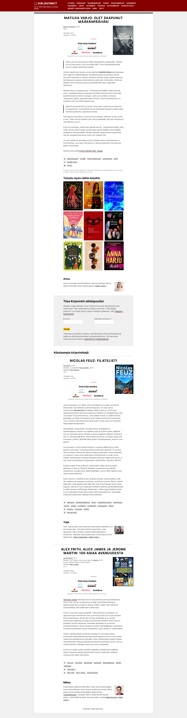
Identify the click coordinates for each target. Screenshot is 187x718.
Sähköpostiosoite (103, 319)
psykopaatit (102, 506)
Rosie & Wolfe (84, 368)
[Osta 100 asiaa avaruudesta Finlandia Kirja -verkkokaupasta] (81, 587)
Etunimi (66, 319)
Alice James (80, 673)
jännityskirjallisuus (83, 503)
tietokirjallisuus (108, 663)
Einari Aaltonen (74, 370)
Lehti (101, 8)
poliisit (73, 506)
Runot (106, 3)
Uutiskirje (90, 6)
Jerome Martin (92, 673)
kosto (94, 503)
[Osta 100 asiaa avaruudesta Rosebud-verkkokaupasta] (92, 587)
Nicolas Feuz (72, 513)
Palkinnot (72, 6)
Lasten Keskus (68, 558)
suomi (69, 166)
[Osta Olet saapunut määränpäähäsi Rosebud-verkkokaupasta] (92, 49)
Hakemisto (131, 3)
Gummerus (67, 365)
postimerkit (92, 506)
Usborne (95, 560)
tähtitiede (67, 666)
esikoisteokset (72, 159)
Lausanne (78, 509)
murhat (66, 506)
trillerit (111, 506)
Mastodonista (111, 697)
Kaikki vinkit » (101, 286)
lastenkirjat (88, 663)
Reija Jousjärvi (74, 564)
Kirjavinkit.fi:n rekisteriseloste (96, 339)
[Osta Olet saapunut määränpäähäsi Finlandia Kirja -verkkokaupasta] (81, 49)
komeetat (78, 663)
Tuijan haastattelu (80, 537)
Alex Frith (70, 673)
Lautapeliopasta (69, 695)
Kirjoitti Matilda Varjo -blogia (90, 151)
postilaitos (82, 506)
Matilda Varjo (72, 162)
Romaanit (81, 3)
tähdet (118, 663)
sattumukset (107, 159)
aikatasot (70, 503)
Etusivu (71, 3)
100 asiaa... (71, 669)
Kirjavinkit (47, 3)
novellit (82, 159)
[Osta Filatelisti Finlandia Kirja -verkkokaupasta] (82, 392)
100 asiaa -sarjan (70, 600)
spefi (116, 159)
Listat (81, 6)
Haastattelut (127, 6)
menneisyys (117, 503)
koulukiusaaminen (105, 503)
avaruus (70, 663)
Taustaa (101, 6)
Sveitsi (86, 509)
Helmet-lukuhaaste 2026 (79, 8)
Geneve (70, 509)
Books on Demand (69, 27)
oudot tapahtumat (94, 159)
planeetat (97, 663)
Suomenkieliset (94, 3)
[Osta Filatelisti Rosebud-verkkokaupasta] (93, 392)
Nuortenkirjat (117, 3)
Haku (94, 8)
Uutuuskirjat (113, 6)
